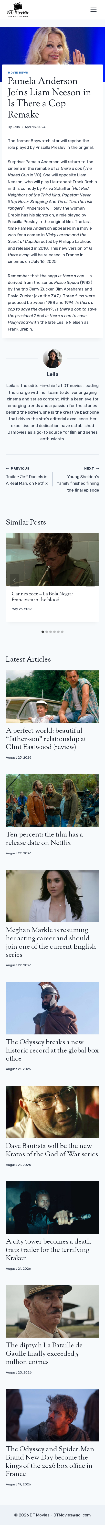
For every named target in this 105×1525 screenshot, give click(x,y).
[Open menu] (93, 10)
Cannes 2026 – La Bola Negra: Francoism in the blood (42, 597)
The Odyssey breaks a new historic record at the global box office (52, 1051)
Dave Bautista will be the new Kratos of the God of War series (52, 1150)
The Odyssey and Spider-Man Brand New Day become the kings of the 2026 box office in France (50, 1462)
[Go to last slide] (14, 580)
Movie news (18, 72)
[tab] (43, 632)
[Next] (90, 580)
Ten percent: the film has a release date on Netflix (44, 839)
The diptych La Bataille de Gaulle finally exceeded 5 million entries (44, 1354)
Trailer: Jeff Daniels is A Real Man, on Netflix (27, 476)
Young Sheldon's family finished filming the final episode (78, 479)
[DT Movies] (18, 9)
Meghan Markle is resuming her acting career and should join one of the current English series (51, 942)
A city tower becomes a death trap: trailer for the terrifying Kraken (48, 1250)
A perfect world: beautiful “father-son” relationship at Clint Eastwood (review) (46, 739)
